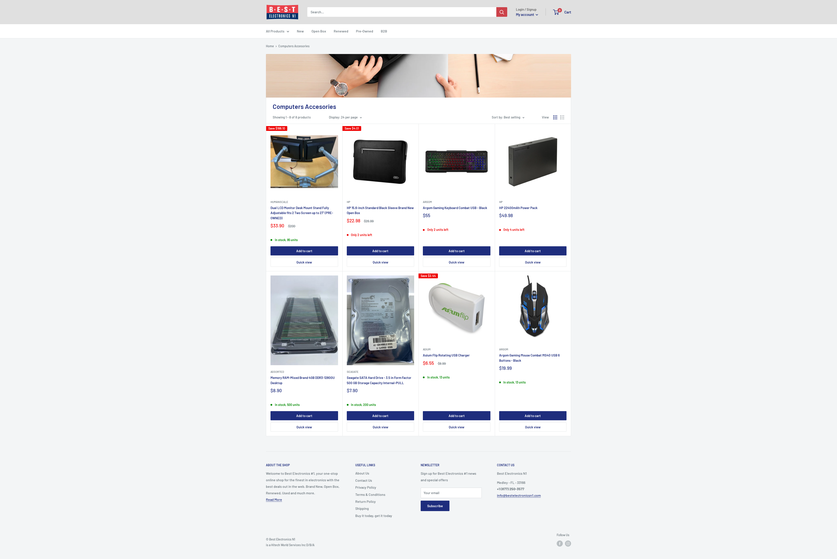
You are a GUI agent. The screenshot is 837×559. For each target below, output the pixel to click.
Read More (274, 499)
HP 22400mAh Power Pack (518, 208)
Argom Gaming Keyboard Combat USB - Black (455, 208)
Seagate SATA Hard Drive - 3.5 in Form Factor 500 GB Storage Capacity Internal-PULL (379, 380)
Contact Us (363, 480)
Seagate (353, 371)
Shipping (362, 508)
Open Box (318, 31)
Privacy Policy (365, 487)
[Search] (501, 12)
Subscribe (435, 506)
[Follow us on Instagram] (568, 543)
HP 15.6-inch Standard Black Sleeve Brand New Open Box (380, 210)
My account (525, 14)
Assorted (277, 371)
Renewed (341, 31)
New (300, 31)
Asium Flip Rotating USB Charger (446, 355)
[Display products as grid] (555, 117)
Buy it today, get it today (373, 515)
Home (270, 46)
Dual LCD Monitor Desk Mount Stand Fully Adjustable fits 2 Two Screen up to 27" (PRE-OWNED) (301, 213)
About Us (362, 473)
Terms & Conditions (370, 494)
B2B (384, 31)
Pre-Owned (364, 31)
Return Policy (365, 501)
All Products (275, 31)
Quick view (304, 262)
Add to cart (304, 251)
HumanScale (279, 202)
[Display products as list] (562, 117)
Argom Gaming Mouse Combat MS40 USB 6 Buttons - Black (529, 357)
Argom (427, 202)
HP (348, 202)
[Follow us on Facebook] (560, 543)
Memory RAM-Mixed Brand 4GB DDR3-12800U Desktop (302, 380)
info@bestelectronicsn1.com (519, 495)
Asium (426, 349)
